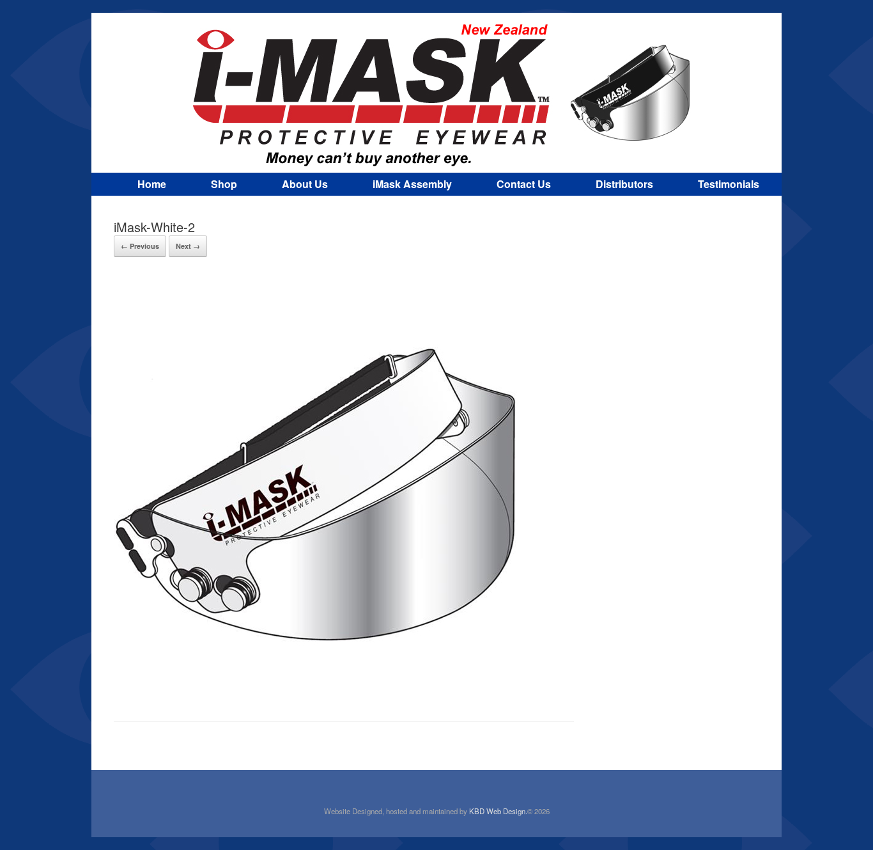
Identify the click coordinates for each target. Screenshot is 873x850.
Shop (224, 184)
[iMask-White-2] (318, 688)
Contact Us (524, 184)
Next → (188, 246)
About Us (305, 184)
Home (151, 184)
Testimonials (728, 184)
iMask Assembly (412, 184)
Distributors (624, 184)
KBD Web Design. (498, 811)
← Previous (140, 246)
